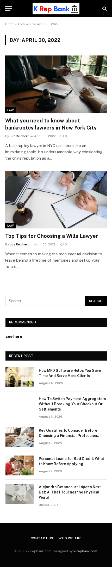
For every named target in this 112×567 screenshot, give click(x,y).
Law (10, 110)
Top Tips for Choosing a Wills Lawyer (51, 236)
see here (13, 336)
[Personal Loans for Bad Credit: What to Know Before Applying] (19, 465)
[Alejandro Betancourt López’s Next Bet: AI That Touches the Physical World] (19, 494)
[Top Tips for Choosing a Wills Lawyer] (56, 199)
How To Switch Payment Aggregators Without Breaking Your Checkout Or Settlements (72, 404)
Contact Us (42, 538)
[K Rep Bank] (56, 8)
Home (9, 24)
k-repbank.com (85, 551)
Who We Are (70, 538)
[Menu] (8, 8)
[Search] (104, 8)
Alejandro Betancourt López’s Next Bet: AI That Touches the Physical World (70, 492)
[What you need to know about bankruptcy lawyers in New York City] (56, 84)
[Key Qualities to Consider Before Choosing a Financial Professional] (19, 437)
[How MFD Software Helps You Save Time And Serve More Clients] (19, 377)
